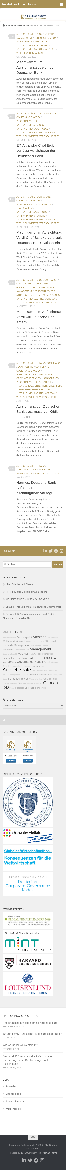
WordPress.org (14, 1108)
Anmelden (11, 1086)
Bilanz (41, 363)
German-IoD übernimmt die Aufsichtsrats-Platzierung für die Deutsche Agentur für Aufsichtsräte (27, 1060)
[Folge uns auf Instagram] (61, 551)
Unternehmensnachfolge (32, 45)
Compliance (50, 280)
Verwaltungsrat (55, 675)
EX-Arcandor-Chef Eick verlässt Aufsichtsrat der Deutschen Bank (35, 150)
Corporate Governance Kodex (23, 661)
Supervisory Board (21, 650)
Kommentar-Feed (15, 1101)
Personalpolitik (26, 121)
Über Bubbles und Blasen (19, 584)
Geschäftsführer (36, 679)
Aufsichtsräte (25, 34)
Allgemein (8, 649)
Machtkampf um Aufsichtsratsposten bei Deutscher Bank (35, 67)
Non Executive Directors (42, 671)
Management (24, 41)
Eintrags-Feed (13, 1093)
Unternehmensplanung (30, 215)
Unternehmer (35, 645)
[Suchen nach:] (27, 564)
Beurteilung (7, 637)
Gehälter (48, 287)
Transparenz (24, 208)
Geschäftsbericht (28, 378)
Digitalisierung (52, 637)
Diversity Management (16, 645)
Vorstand (51, 132)
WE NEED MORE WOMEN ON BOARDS (27, 599)
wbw (14, 637)
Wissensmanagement (11, 675)
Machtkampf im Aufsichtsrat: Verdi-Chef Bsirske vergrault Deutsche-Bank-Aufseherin (39, 237)
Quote (5, 679)
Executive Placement (33, 683)
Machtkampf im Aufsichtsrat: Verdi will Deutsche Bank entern (39, 317)
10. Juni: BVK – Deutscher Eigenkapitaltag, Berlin (32, 1033)
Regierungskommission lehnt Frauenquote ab (30, 1022)
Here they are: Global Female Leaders (26, 591)
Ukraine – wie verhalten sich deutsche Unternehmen (34, 606)
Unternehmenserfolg (30, 125)
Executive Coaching (52, 662)
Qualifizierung (50, 679)
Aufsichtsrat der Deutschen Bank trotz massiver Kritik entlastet (38, 411)
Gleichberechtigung (43, 654)
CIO (39, 34)
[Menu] (62, 4)
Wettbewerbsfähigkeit (31, 53)
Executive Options (10, 683)
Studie (21, 683)
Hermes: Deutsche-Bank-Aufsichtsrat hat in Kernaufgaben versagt (36, 488)
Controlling (24, 283)
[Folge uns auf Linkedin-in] (45, 551)
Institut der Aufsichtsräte (19, 4)
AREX (31, 654)
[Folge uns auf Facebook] (56, 551)
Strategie (40, 41)
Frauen (33, 674)
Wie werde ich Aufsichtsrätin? (20, 1045)
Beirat (54, 671)
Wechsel (50, 49)
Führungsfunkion (45, 38)
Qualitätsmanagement (35, 641)
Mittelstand (50, 641)
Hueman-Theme (49, 1153)
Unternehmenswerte (29, 49)
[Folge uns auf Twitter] (51, 551)
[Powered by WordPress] (21, 1153)
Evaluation (46, 645)
